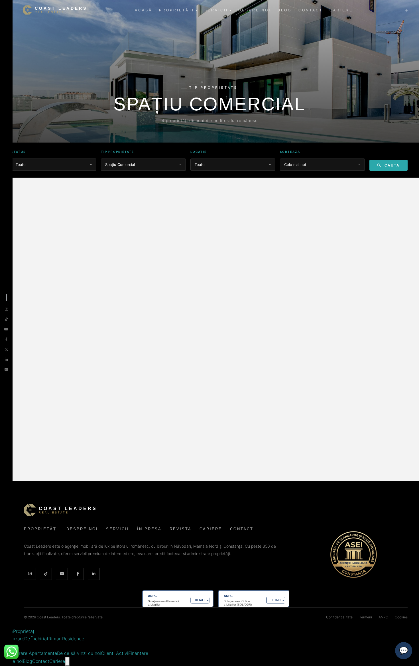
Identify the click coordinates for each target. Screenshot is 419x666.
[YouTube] (6, 329)
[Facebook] (6, 339)
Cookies (401, 617)
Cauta (391, 165)
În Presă (149, 529)
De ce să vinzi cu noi (79, 653)
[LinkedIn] (6, 359)
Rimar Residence (66, 638)
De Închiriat (36, 638)
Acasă (143, 10)
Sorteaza (290, 151)
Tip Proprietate (117, 151)
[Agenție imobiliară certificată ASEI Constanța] (353, 554)
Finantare (138, 653)
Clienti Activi (114, 653)
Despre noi (254, 10)
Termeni (365, 617)
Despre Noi (82, 529)
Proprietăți (176, 10)
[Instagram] (6, 309)
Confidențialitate (339, 617)
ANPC (383, 617)
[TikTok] (6, 319)
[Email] (6, 369)
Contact (310, 10)
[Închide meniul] (67, 661)
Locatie (198, 151)
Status (18, 151)
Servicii (216, 10)
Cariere (341, 10)
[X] (6, 349)
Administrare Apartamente (28, 653)
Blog (285, 10)
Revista (181, 529)
